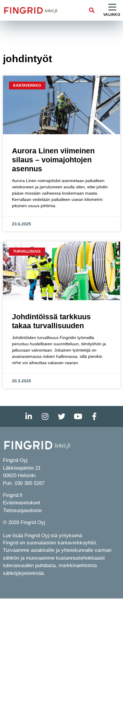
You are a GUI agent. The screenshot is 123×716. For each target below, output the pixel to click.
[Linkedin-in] (28, 416)
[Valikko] (112, 7)
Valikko (111, 15)
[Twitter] (61, 416)
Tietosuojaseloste (22, 510)
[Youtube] (77, 416)
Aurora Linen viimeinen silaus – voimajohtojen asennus (53, 159)
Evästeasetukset (21, 503)
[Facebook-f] (94, 416)
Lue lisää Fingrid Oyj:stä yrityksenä (42, 535)
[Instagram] (45, 416)
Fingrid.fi (12, 495)
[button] (92, 10)
